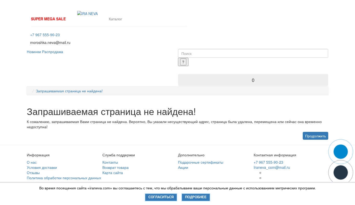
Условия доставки (42, 167)
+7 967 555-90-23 (45, 34)
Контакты (110, 162)
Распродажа (52, 51)
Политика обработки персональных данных (64, 177)
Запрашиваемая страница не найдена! (69, 90)
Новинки (34, 51)
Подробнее (196, 197)
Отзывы (33, 172)
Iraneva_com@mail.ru (272, 167)
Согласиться (161, 197)
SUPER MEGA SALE (48, 18)
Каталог (115, 18)
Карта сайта (112, 172)
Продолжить (315, 135)
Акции (183, 167)
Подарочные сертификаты (200, 162)
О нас (32, 162)
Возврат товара (115, 167)
